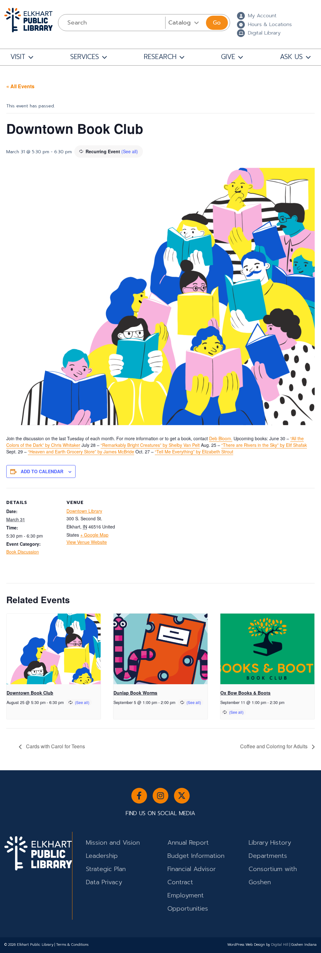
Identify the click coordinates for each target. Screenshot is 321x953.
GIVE (228, 57)
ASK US (291, 57)
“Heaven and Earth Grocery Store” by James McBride (81, 451)
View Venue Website (86, 542)
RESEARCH (160, 57)
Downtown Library (84, 511)
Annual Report (188, 842)
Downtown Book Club (30, 693)
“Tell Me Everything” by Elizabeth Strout (194, 451)
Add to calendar (42, 471)
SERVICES (84, 57)
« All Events (20, 86)
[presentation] (54, 649)
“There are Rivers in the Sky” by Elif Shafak (264, 445)
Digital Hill (279, 944)
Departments (268, 855)
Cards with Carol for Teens (55, 746)
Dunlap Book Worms (135, 693)
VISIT (17, 57)
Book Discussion (22, 552)
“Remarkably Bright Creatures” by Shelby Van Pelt (150, 445)
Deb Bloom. (220, 438)
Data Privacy (104, 882)
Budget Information (195, 855)
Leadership (102, 855)
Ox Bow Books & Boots (245, 693)
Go (217, 22)
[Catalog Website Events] (185, 22)
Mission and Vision (113, 842)
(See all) (129, 151)
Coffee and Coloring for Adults (274, 746)
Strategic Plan (106, 869)
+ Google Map (94, 535)
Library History (270, 842)
